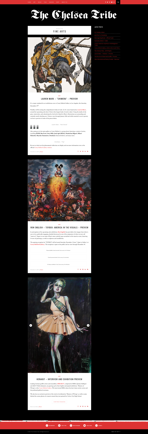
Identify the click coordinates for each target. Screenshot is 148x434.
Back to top (115, 431)
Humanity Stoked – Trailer (101, 41)
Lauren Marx (82, 110)
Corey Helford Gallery (45, 388)
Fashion (51, 2)
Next (88, 325)
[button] (31, 128)
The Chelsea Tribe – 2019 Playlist (103, 51)
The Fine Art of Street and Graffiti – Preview (106, 56)
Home (29, 2)
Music (39, 2)
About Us (64, 2)
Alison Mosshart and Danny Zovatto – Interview (107, 59)
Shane (41, 152)
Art (34, 2)
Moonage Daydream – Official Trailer (104, 38)
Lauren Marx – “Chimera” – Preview (59, 98)
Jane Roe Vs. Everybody (101, 35)
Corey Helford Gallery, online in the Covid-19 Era (107, 48)
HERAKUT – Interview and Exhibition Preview (59, 379)
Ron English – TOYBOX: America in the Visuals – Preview (59, 227)
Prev (30, 325)
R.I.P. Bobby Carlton (100, 32)
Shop (57, 2)
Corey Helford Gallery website (43, 147)
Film (45, 2)
